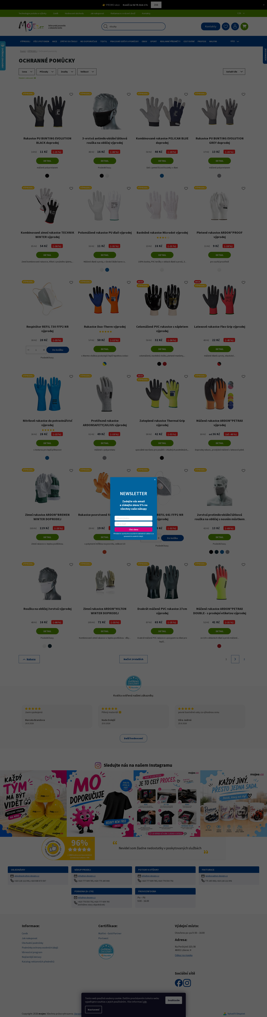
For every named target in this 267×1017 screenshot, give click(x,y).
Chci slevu (133, 529)
